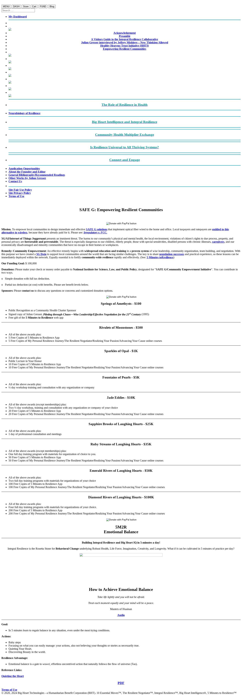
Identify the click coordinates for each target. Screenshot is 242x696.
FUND (43, 6)
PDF (121, 683)
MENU (6, 6)
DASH (16, 6)
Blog (52, 6)
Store (26, 6)
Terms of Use (9, 689)
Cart (34, 6)
